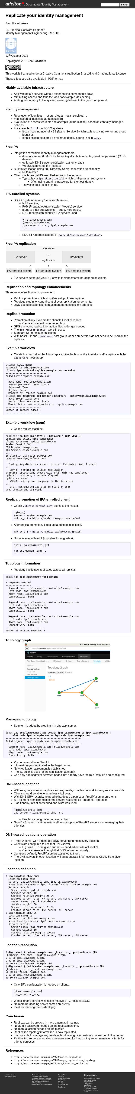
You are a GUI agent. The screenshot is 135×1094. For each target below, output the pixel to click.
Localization (88, 1085)
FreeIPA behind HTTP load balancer (42, 1084)
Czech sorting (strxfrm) (90, 1088)
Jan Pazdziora (9, 1075)
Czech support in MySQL (91, 1090)
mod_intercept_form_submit (92, 1078)
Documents (33, 4)
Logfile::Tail (61, 1076)
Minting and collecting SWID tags (41, 1078)
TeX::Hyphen (61, 1079)
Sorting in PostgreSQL (90, 1086)
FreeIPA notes (88, 1083)
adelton (13, 3)
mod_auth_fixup (88, 1081)
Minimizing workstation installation (42, 1079)
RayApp (60, 1086)
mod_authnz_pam (89, 1077)
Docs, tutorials (36, 1075)
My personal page (10, 1076)
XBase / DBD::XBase (64, 1078)
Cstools (86, 1091)
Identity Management (55, 4)
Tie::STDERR (61, 1087)
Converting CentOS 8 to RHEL (40, 1076)
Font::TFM (60, 1083)
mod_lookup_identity (90, 1080)
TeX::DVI (60, 1081)
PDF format (55, 78)
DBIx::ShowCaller (63, 1084)
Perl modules (62, 1075)
